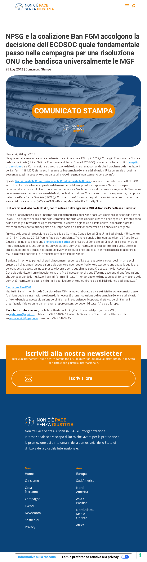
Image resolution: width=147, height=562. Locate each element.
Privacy (30, 527)
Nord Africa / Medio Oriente (85, 514)
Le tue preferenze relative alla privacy (90, 557)
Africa (80, 525)
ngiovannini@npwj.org (23, 318)
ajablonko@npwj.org (22, 314)
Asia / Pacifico (81, 501)
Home (29, 474)
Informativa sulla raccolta (37, 557)
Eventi (29, 506)
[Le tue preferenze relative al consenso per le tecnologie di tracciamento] (140, 555)
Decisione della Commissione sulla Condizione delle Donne (53, 181)
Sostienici (32, 520)
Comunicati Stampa (38, 69)
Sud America (85, 481)
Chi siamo (32, 481)
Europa (81, 474)
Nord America (82, 490)
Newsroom (33, 513)
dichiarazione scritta (57, 241)
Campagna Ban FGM (18, 287)
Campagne (32, 499)
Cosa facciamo (31, 490)
